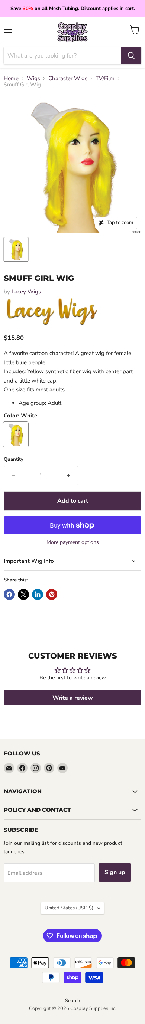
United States (69, 908)
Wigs (33, 78)
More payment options (72, 542)
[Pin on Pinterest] (51, 594)
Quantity (13, 459)
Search (72, 1000)
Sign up (114, 872)
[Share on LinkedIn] (37, 594)
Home (11, 78)
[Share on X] (23, 594)
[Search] (131, 55)
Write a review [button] (72, 698)
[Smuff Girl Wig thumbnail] (16, 249)
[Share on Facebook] (9, 594)
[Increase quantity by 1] (68, 475)
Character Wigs (67, 78)
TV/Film (105, 78)
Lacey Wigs (26, 291)
